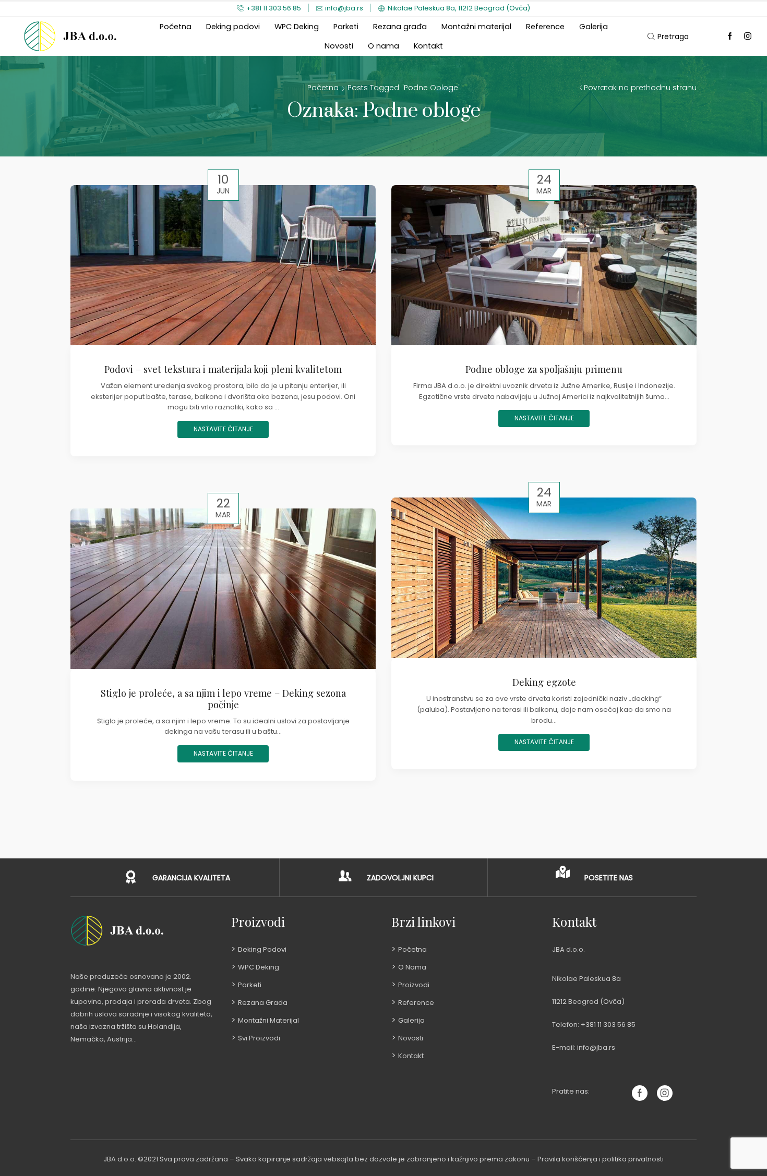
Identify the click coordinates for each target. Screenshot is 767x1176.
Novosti (339, 46)
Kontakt (428, 46)
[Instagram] (747, 36)
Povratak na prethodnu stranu (640, 87)
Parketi (345, 26)
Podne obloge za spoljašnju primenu (543, 368)
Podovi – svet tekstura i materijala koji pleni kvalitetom (223, 368)
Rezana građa (400, 26)
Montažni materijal (476, 26)
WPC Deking (296, 26)
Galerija (593, 26)
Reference (545, 26)
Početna (175, 26)
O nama (383, 46)
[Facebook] (730, 36)
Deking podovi (233, 26)
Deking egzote (544, 681)
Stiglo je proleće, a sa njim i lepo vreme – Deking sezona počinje (223, 698)
